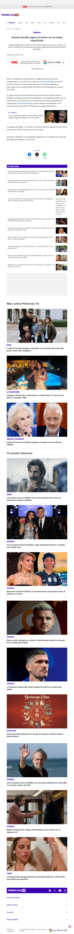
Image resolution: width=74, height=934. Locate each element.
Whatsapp (44, 158)
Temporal (51, 23)
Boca (64, 23)
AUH (45, 23)
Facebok (29, 158)
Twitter (37, 158)
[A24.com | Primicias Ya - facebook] (50, 890)
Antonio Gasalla (46, 82)
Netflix (39, 23)
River (58, 23)
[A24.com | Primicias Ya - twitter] (55, 890)
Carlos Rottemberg (24, 103)
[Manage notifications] (69, 926)
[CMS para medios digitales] (62, 930)
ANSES (32, 23)
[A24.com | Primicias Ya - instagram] (65, 890)
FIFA (27, 23)
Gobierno (20, 23)
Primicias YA (10, 28)
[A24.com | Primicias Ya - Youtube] (60, 890)
